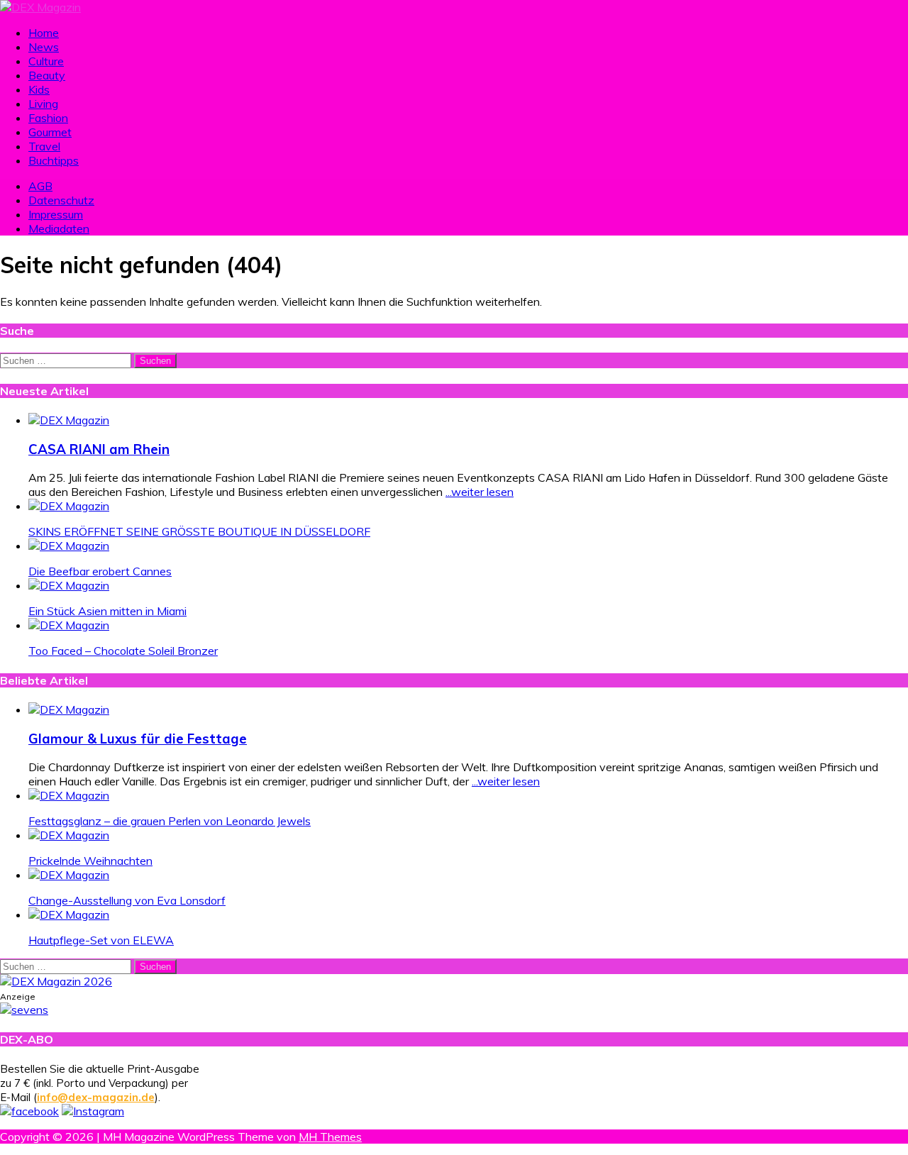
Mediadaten (58, 228)
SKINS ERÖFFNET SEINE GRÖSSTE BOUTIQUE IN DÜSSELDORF (199, 531)
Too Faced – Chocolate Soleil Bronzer (123, 650)
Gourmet (50, 132)
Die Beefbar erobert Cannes (100, 571)
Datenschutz (61, 200)
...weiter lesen (479, 492)
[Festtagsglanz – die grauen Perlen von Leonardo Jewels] (68, 795)
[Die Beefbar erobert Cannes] (68, 545)
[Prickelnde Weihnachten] (68, 835)
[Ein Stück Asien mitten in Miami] (68, 585)
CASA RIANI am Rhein (99, 449)
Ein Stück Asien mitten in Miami (107, 611)
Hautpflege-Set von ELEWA (101, 940)
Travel (44, 146)
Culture (46, 61)
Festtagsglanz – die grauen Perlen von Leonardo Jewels (169, 821)
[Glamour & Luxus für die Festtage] (68, 709)
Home (43, 33)
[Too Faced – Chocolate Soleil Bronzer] (68, 625)
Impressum (55, 214)
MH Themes (330, 1136)
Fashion (48, 118)
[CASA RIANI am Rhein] (68, 420)
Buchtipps (53, 160)
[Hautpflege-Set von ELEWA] (68, 914)
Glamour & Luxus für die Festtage (137, 738)
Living (43, 103)
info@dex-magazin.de (96, 1097)
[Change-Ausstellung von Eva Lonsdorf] (68, 875)
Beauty (46, 75)
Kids (39, 89)
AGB (40, 186)
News (43, 47)
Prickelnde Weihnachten (90, 860)
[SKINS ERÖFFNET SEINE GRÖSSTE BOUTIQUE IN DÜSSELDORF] (68, 506)
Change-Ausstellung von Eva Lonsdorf (127, 900)
